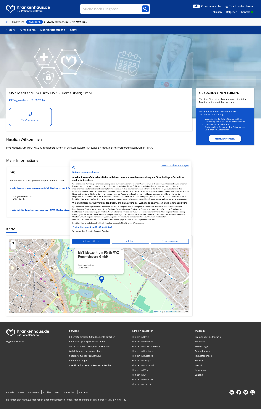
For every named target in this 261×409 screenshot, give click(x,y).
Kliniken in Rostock (141, 384)
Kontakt (247, 12)
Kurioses (199, 360)
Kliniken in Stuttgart (142, 360)
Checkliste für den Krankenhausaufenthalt (90, 365)
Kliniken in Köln (140, 370)
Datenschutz (69, 392)
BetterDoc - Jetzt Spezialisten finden (87, 341)
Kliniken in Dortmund (143, 365)
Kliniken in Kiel (139, 374)
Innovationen (201, 370)
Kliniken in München (142, 341)
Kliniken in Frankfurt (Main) (146, 346)
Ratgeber (231, 12)
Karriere (83, 392)
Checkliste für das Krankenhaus (85, 355)
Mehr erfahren (225, 138)
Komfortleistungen (78, 360)
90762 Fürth (35, 21)
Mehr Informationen (52, 29)
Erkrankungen (202, 346)
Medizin (199, 365)
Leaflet (159, 311)
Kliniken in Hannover (142, 379)
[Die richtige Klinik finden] (7, 22)
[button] (101, 279)
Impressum (34, 392)
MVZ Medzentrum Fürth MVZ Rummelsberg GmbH (67, 22)
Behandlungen (202, 351)
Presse (21, 392)
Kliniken (217, 12)
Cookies (47, 392)
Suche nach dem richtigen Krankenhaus (89, 346)
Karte (73, 29)
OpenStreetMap (171, 311)
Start (12, 29)
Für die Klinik (27, 29)
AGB (57, 392)
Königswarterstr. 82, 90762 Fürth (29, 100)
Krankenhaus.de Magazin (208, 336)
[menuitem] (217, 12)
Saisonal (199, 374)
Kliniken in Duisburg (142, 355)
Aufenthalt (200, 341)
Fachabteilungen (203, 355)
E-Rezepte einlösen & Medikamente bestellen (92, 336)
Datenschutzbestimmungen (175, 165)
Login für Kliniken (15, 341)
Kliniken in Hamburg (142, 351)
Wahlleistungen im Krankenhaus (85, 351)
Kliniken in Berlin (140, 336)
